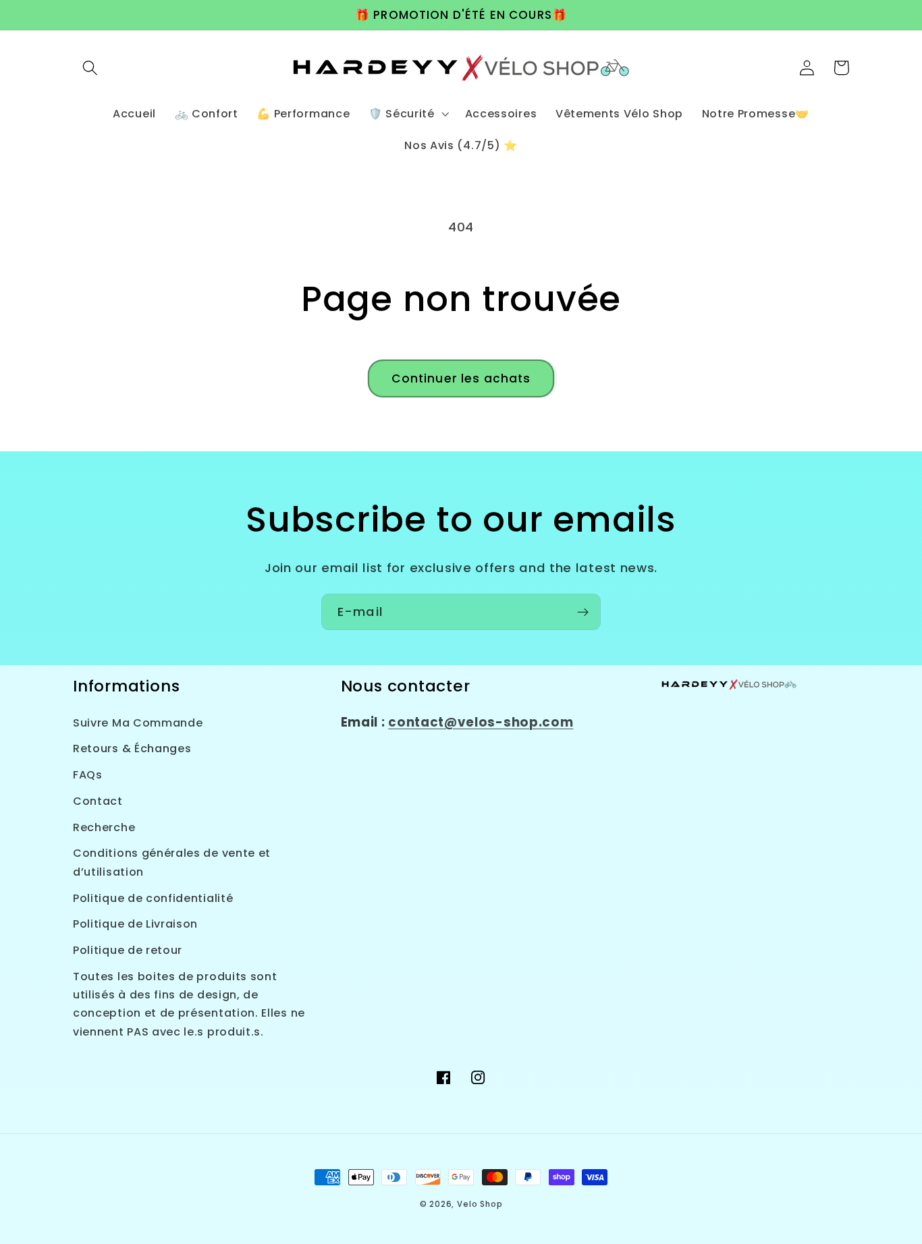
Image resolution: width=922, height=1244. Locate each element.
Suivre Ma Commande (137, 723)
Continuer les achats (461, 378)
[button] (90, 68)
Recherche (104, 827)
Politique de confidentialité (153, 898)
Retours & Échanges (132, 748)
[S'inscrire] (583, 612)
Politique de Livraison (135, 924)
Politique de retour (127, 950)
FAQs (88, 775)
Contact (98, 801)
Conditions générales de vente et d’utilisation (172, 862)
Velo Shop (479, 1204)
